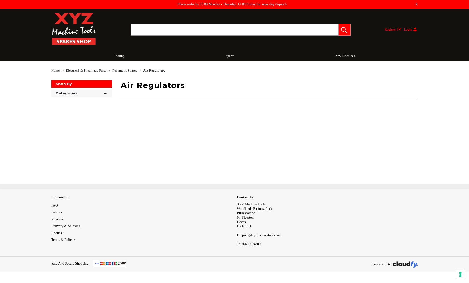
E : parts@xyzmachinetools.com (259, 235)
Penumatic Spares (125, 70)
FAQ (54, 205)
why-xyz (57, 219)
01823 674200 (249, 244)
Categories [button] (67, 93)
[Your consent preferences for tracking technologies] (460, 274)
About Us (57, 233)
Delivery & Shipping (65, 226)
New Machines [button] (345, 56)
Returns (56, 212)
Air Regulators (154, 70)
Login (408, 29)
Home (56, 70)
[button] (344, 30)
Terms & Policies (63, 240)
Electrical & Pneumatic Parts (86, 70)
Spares (230, 56)
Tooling (119, 56)
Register (390, 29)
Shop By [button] (64, 84)
